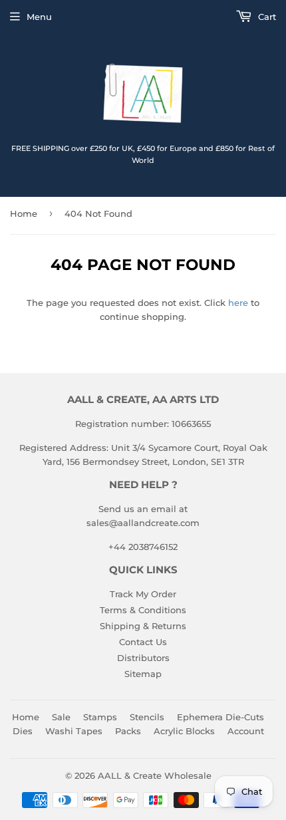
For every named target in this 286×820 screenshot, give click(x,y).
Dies (23, 731)
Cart (265, 16)
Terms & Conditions (143, 610)
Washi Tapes (73, 731)
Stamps (100, 717)
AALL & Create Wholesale (155, 775)
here (238, 302)
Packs (128, 731)
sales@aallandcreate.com (143, 522)
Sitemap (143, 673)
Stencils (147, 717)
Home (23, 213)
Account (245, 731)
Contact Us (143, 641)
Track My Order (143, 594)
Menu (39, 16)
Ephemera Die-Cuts (220, 717)
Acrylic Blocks (184, 731)
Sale (61, 717)
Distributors (143, 657)
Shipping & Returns (143, 625)
